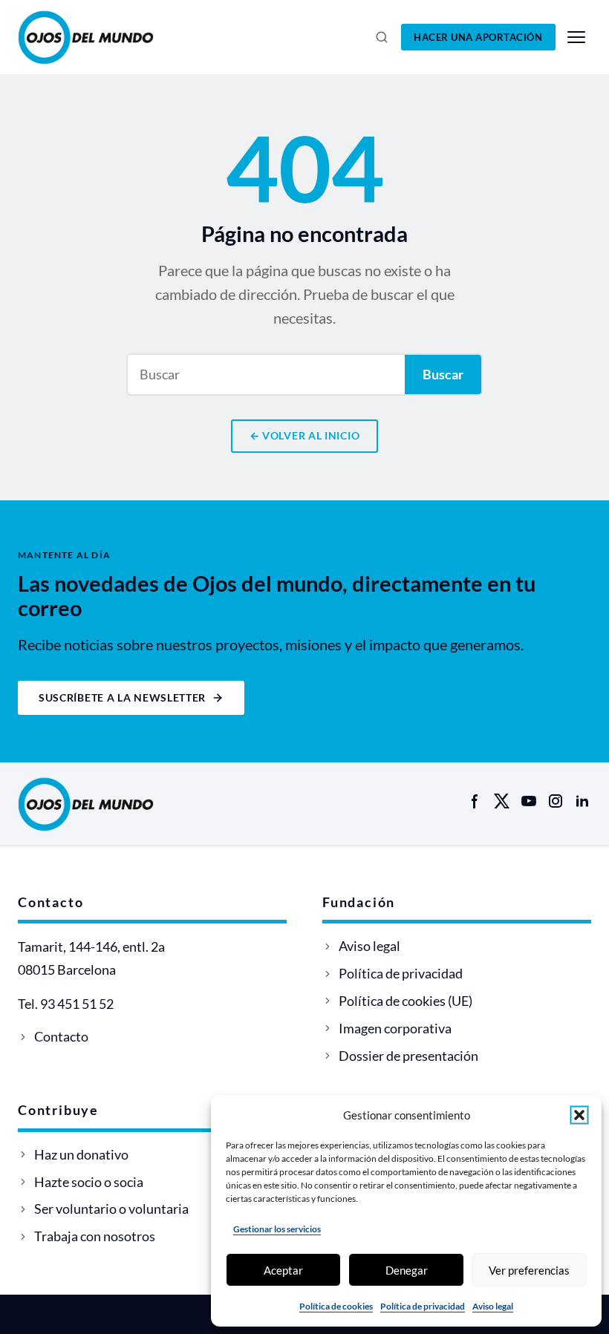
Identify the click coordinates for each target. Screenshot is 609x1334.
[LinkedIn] (582, 801)
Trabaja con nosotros (94, 1236)
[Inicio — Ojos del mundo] (103, 37)
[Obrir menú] (576, 37)
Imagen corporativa (395, 1028)
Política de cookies (336, 1306)
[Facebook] (475, 801)
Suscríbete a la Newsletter (122, 697)
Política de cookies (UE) (405, 1001)
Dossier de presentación (408, 1055)
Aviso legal (492, 1306)
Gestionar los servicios (277, 1229)
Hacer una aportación (478, 37)
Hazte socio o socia (88, 1182)
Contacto (61, 1036)
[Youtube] (529, 801)
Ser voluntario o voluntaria (111, 1208)
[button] (579, 1115)
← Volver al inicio (305, 435)
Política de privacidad (422, 1306)
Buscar (443, 374)
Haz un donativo (81, 1154)
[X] (502, 801)
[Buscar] (381, 37)
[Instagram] (555, 801)
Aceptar (283, 1270)
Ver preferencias (529, 1270)
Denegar (406, 1270)
